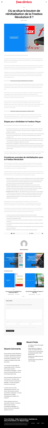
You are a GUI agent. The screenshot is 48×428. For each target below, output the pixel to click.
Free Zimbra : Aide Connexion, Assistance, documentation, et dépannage (20, 419)
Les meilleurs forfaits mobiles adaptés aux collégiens (35, 345)
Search (5, 341)
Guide (24, 7)
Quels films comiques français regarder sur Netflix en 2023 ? (22, 111)
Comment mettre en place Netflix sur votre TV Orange (35, 360)
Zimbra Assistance (24, 20)
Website (33, 322)
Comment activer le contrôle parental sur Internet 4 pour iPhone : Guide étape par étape (35, 353)
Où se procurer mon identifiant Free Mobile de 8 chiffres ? (13, 292)
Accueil (33, 423)
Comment (7, 308)
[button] (22, 296)
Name (7, 322)
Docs (34, 255)
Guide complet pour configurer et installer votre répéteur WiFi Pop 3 (35, 349)
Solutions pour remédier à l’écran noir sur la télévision (35, 357)
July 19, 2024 (17, 294)
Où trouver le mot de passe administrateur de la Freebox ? (21, 80)
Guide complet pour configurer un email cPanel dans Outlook (12, 360)
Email (20, 322)
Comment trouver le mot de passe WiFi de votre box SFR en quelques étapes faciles (12, 372)
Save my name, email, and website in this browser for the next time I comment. (21, 327)
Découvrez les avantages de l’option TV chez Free (34, 292)
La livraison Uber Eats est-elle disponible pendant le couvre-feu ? (11, 408)
